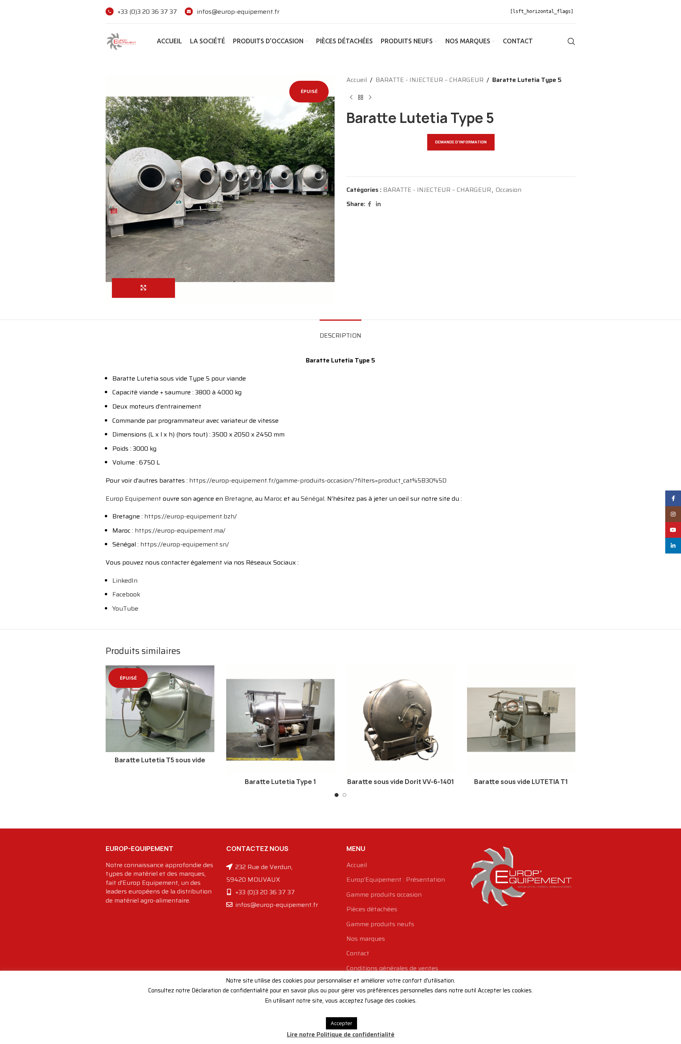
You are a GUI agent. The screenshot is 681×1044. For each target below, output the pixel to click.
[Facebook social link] (369, 204)
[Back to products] (360, 97)
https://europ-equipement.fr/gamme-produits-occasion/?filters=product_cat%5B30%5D (318, 480)
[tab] (340, 332)
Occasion (508, 190)
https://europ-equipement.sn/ (184, 544)
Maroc (273, 498)
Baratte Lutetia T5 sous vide (160, 760)
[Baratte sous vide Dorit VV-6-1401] (400, 719)
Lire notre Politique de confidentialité (340, 1034)
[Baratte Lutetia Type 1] (280, 719)
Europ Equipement (133, 498)
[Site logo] (121, 41)
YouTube (125, 608)
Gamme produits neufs (380, 924)
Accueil (356, 80)
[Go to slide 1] (337, 795)
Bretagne (238, 498)
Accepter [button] (341, 1023)
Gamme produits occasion (384, 894)
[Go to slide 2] (344, 795)
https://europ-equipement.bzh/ (190, 516)
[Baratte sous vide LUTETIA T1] (521, 719)
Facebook (126, 594)
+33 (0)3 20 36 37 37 (147, 12)
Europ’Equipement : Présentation (395, 879)
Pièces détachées (371, 909)
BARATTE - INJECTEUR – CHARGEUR (430, 80)
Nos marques (365, 938)
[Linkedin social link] (378, 204)
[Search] (571, 41)
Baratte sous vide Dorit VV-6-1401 (400, 781)
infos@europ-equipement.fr (238, 12)
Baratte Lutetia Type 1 (280, 781)
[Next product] (370, 97)
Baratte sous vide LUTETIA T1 (521, 781)
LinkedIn (125, 580)
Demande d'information (461, 142)
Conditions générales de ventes (392, 968)
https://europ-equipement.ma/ (180, 530)
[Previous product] (351, 97)
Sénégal (312, 498)
